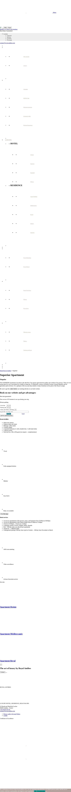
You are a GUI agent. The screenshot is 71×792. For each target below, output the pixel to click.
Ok (35, 791)
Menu (54, 12)
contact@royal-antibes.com (7, 43)
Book (9, 27)
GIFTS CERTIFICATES (7, 415)
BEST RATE (14, 389)
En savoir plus (41, 791)
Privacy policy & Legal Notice (11, 714)
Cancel (23, 413)
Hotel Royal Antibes (5, 370)
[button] (5, 34)
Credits (5, 715)
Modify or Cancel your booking (8, 29)
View (4, 514)
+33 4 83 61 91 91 (5, 709)
